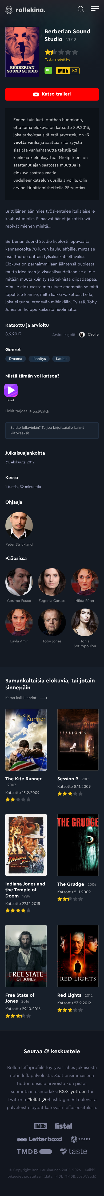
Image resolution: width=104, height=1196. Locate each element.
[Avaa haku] (80, 9)
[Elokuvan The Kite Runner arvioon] (26, 756)
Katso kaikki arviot (21, 698)
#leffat (33, 1100)
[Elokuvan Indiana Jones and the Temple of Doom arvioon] (26, 864)
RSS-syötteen (72, 1092)
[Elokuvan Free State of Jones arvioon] (26, 972)
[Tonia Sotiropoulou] (85, 629)
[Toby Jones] (52, 629)
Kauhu (61, 359)
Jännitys (39, 359)
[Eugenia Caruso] (52, 585)
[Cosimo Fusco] (19, 585)
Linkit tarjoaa (16, 411)
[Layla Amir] (19, 629)
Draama (15, 359)
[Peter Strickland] (19, 529)
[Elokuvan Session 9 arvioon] (78, 753)
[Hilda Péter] (85, 585)
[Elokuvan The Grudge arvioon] (78, 858)
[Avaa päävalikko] (95, 9)
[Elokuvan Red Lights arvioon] (78, 969)
